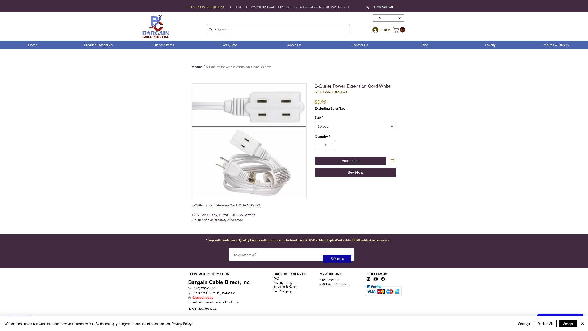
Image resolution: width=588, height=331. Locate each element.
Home (197, 67)
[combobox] (355, 126)
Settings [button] (524, 323)
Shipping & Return (285, 286)
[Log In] (374, 30)
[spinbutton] (325, 145)
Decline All (545, 323)
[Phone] (367, 7)
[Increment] (332, 145)
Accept (568, 323)
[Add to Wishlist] (392, 161)
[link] (400, 30)
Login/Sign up (329, 279)
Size (319, 117)
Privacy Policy (283, 283)
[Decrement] (318, 145)
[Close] (582, 323)
